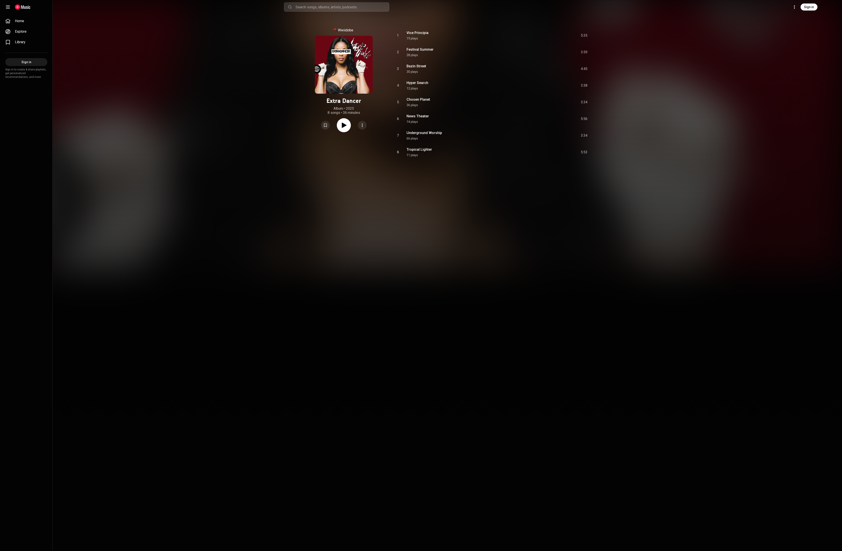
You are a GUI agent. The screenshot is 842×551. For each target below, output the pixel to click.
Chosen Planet (418, 99)
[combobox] (342, 7)
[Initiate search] (289, 7)
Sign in (809, 7)
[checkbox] (584, 35)
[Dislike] (559, 35)
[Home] (22, 7)
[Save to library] (325, 125)
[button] (325, 125)
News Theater (418, 116)
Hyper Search (417, 83)
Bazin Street (416, 66)
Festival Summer (420, 49)
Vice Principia (417, 33)
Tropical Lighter (419, 149)
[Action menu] (362, 125)
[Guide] (8, 7)
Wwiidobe (345, 30)
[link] (26, 21)
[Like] (551, 35)
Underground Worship (424, 133)
